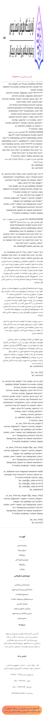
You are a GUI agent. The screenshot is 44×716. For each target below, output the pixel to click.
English (15, 77)
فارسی (29, 77)
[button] (4, 38)
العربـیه (22, 77)
